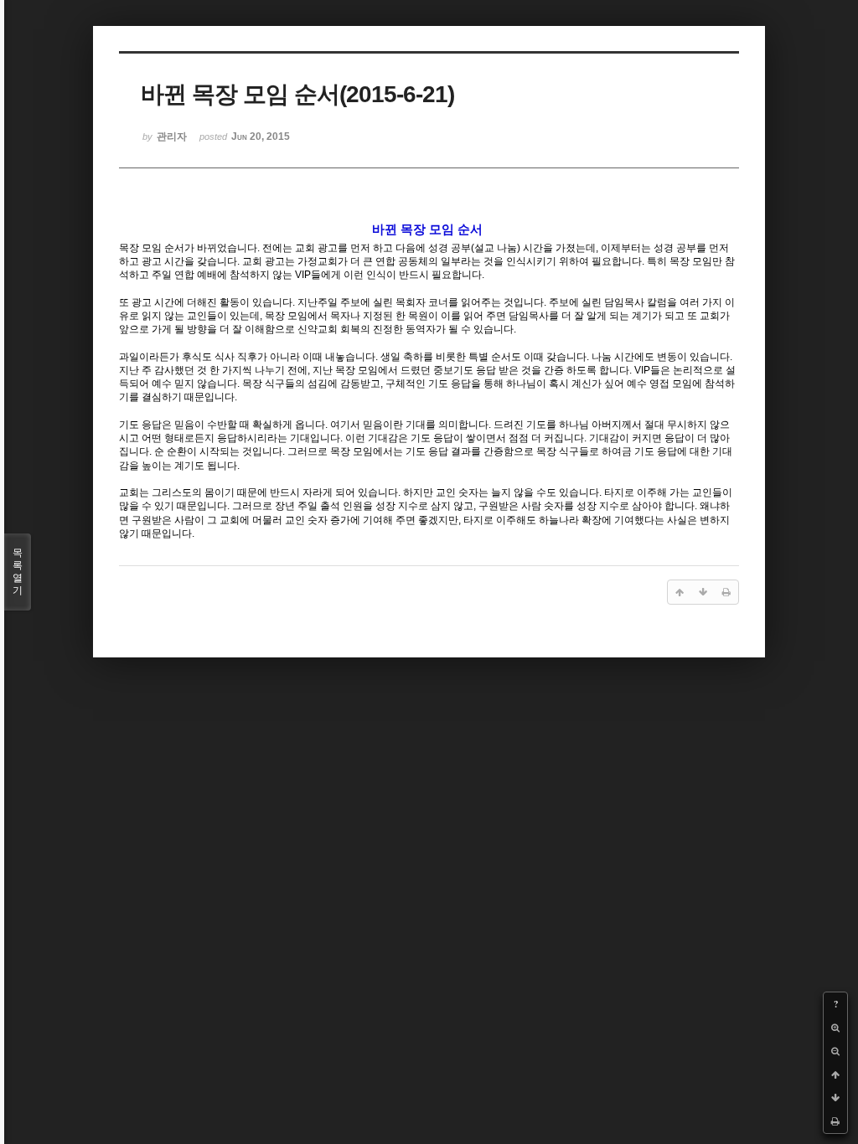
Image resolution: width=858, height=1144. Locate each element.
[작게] (835, 1051)
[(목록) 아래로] (835, 1098)
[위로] (835, 1074)
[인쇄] (835, 1121)
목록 (18, 571)
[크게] (835, 1027)
